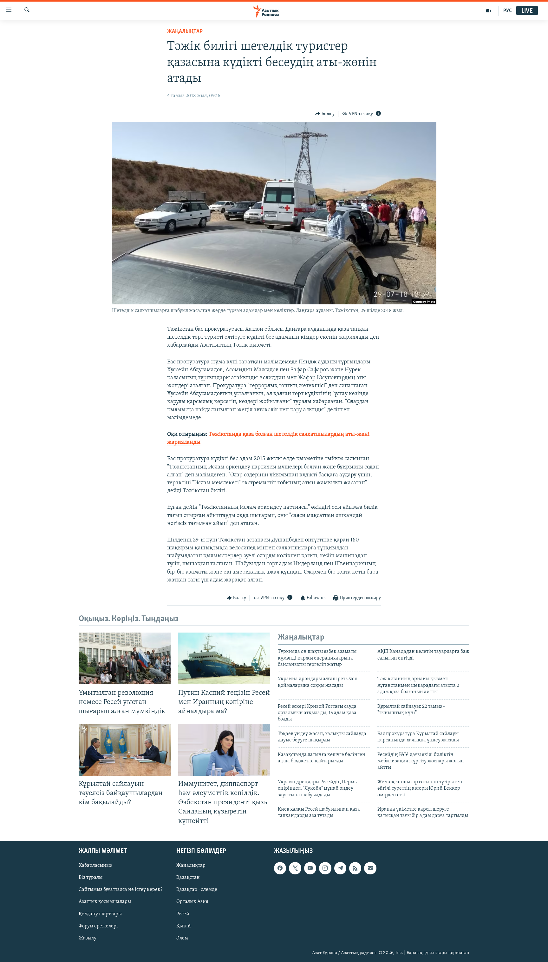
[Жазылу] (370, 868)
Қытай (183, 925)
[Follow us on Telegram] (340, 868)
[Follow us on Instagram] (325, 868)
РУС (507, 10)
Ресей (182, 913)
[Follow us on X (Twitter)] (295, 868)
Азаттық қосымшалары (105, 901)
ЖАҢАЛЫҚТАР (185, 32)
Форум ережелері (98, 925)
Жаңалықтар (191, 865)
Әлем (182, 937)
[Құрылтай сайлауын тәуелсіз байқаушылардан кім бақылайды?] (125, 750)
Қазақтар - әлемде (196, 889)
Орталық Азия (192, 901)
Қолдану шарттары (100, 913)
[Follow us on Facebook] (280, 868)
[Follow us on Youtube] (310, 868)
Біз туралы (90, 877)
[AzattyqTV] (489, 11)
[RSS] (355, 868)
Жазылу (87, 937)
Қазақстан (188, 877)
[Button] (325, 114)
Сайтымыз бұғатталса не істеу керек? (120, 889)
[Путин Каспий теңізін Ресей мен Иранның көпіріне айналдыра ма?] (224, 658)
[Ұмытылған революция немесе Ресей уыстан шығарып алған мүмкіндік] (125, 658)
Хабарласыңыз (95, 865)
